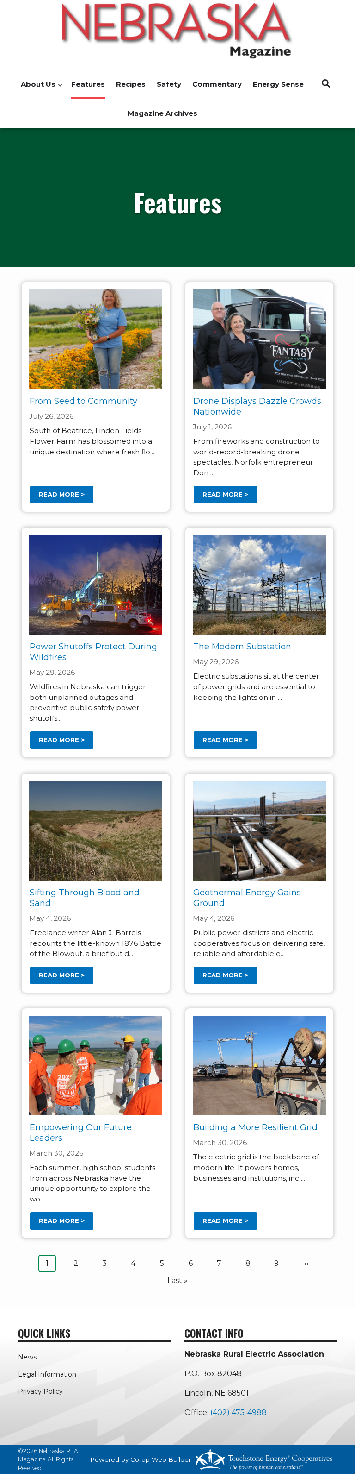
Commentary (217, 84)
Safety (169, 84)
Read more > (62, 494)
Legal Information (47, 1374)
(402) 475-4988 (238, 1412)
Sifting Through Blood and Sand (85, 897)
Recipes (131, 84)
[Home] (177, 31)
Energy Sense (278, 84)
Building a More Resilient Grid (255, 1127)
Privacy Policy (40, 1391)
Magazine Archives (162, 113)
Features (88, 84)
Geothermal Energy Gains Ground (247, 897)
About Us (35, 89)
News (27, 1357)
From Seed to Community (83, 401)
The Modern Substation (242, 647)
